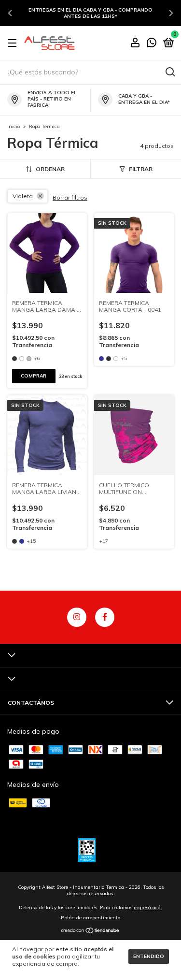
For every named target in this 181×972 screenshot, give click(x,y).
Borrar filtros (70, 197)
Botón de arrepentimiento (90, 917)
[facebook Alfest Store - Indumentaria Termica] (104, 617)
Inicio (13, 126)
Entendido (148, 956)
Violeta (23, 196)
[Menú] (13, 43)
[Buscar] (170, 72)
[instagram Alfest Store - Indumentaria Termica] (76, 617)
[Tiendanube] (90, 931)
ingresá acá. (148, 907)
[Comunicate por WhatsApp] (151, 43)
